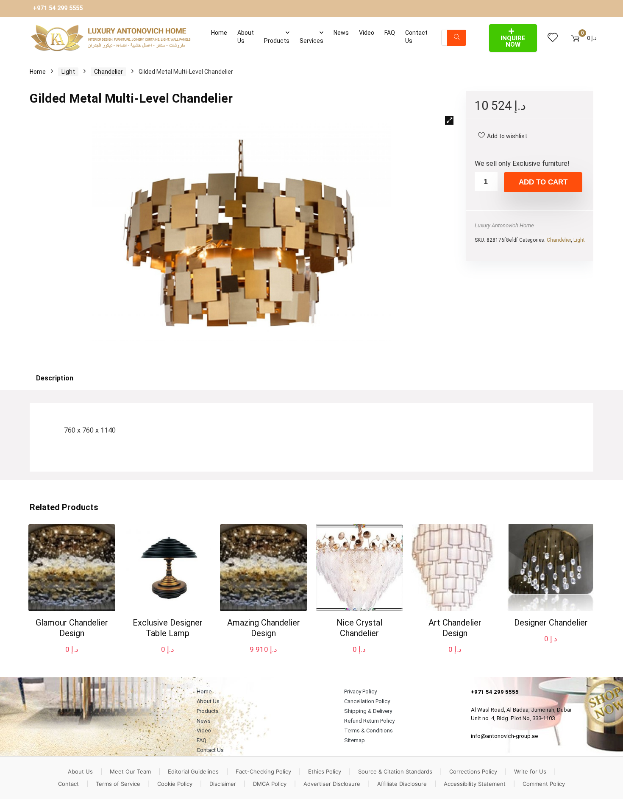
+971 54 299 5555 (58, 8)
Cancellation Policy (367, 701)
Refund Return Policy (369, 721)
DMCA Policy (269, 783)
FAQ (389, 32)
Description (54, 378)
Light (68, 71)
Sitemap (354, 740)
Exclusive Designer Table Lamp (168, 627)
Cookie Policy (174, 783)
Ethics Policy (324, 771)
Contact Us (416, 36)
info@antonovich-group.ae (504, 736)
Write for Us (530, 771)
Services (311, 40)
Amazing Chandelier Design (263, 627)
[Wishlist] (552, 37)
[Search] (456, 38)
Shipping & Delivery (368, 711)
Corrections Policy (473, 771)
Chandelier (108, 71)
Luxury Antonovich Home (504, 225)
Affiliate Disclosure (402, 783)
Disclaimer (222, 783)
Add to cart (543, 182)
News (341, 32)
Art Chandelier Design (454, 627)
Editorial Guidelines (193, 771)
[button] (449, 120)
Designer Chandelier (551, 622)
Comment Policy (544, 783)
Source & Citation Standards (395, 771)
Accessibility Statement (475, 783)
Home (219, 32)
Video (366, 32)
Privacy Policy (360, 691)
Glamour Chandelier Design (72, 627)
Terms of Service (118, 783)
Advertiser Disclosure (331, 783)
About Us (245, 36)
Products (276, 40)
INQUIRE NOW (513, 41)
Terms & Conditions (368, 730)
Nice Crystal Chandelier (359, 627)
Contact (68, 783)
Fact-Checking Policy (263, 771)
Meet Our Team (130, 771)
